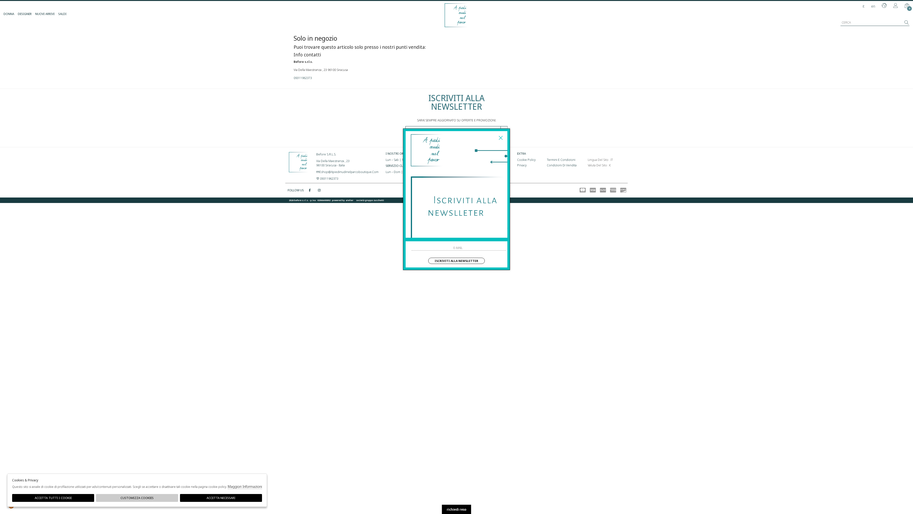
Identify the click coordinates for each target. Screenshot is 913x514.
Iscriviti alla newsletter (456, 261)
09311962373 (303, 78)
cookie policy (526, 160)
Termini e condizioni (561, 160)
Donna (9, 14)
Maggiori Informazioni (245, 486)
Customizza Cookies (137, 498)
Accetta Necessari (221, 498)
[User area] (895, 6)
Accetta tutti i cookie (53, 498)
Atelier (349, 200)
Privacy (522, 165)
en (873, 6)
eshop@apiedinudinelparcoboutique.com (349, 172)
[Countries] (884, 6)
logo (299, 161)
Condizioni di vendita (562, 165)
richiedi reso (456, 509)
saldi (62, 14)
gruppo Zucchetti (374, 200)
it (863, 6)
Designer (25, 14)
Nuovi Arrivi (45, 14)
